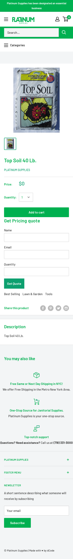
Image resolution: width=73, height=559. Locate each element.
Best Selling (12, 294)
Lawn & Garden (33, 294)
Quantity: (10, 197)
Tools (48, 294)
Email (8, 247)
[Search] (64, 32)
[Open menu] (6, 19)
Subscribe (17, 523)
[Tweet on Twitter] (58, 308)
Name (8, 230)
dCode (50, 550)
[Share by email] (66, 308)
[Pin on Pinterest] (51, 308)
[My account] (57, 19)
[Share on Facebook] (43, 308)
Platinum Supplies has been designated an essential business (36, 6)
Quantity (9, 264)
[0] (65, 19)
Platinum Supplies (17, 170)
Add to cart (36, 212)
